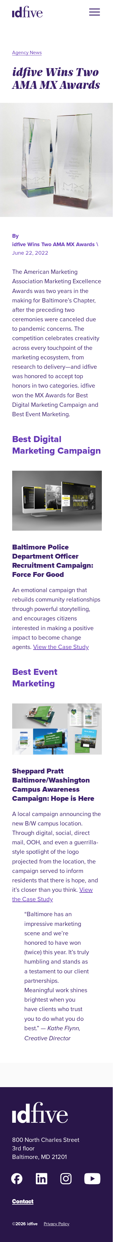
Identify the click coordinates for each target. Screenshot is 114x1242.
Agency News (27, 52)
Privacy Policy (56, 1224)
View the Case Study (61, 646)
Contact (22, 1201)
